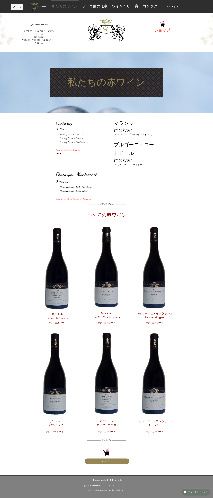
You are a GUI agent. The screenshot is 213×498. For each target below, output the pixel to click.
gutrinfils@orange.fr (92, 485)
